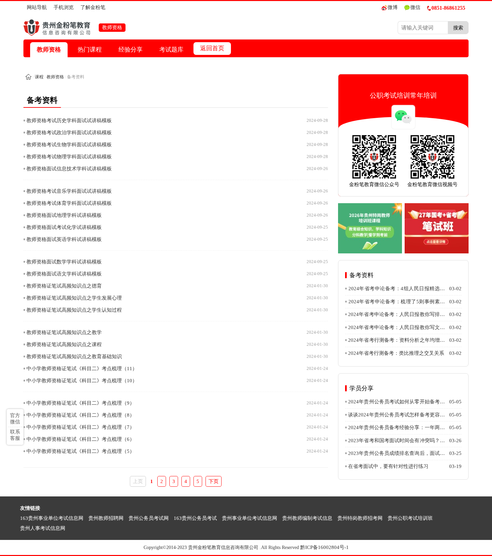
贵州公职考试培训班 (410, 518)
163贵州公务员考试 (195, 518)
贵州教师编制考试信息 (307, 518)
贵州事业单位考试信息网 (249, 518)
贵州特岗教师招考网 (360, 518)
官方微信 (15, 418)
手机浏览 (64, 7)
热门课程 (90, 49)
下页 (214, 481)
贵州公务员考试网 (149, 518)
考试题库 (171, 49)
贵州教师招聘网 (106, 518)
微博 (393, 7)
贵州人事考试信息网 (42, 528)
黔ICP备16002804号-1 (324, 547)
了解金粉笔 (92, 7)
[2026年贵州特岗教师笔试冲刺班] (370, 228)
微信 (415, 7)
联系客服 (15, 435)
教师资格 (49, 49)
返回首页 (212, 48)
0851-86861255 (448, 8)
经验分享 (130, 49)
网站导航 (37, 7)
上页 (138, 481)
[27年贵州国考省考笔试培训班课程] (437, 228)
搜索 (458, 27)
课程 (39, 76)
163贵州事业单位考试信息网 (51, 518)
